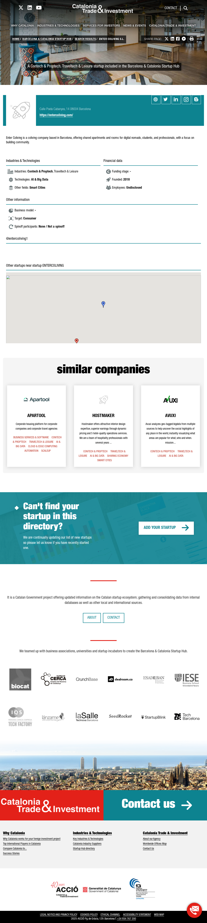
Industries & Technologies (58, 26)
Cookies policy (89, 914)
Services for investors (101, 26)
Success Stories (11, 853)
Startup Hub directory (84, 848)
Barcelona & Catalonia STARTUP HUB (47, 39)
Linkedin (176, 99)
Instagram (186, 99)
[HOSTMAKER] (103, 426)
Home (15, 39)
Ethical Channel (110, 914)
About (91, 618)
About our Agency (152, 839)
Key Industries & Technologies (88, 839)
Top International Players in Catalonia (22, 844)
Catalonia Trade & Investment (172, 26)
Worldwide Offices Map (155, 844)
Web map (159, 914)
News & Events (134, 26)
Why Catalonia (22, 26)
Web (156, 99)
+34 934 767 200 (126, 919)
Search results (85, 39)
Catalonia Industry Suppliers (87, 844)
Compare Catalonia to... (15, 848)
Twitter (166, 99)
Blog (196, 99)
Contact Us (148, 848)
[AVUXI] (170, 426)
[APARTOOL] (36, 426)
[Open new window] (194, 910)
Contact (171, 8)
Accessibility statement (137, 914)
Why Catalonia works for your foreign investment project (31, 839)
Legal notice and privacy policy (58, 914)
